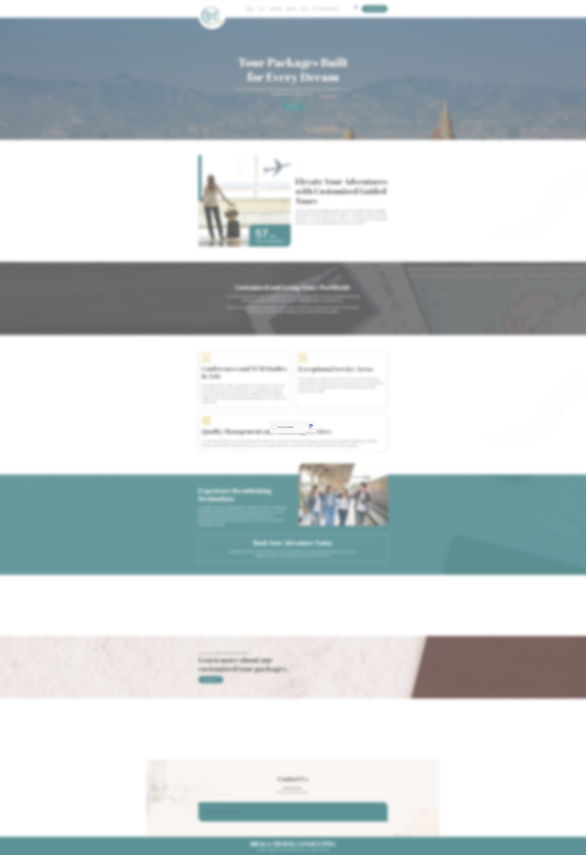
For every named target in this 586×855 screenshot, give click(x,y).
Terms (312, 432)
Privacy (308, 432)
